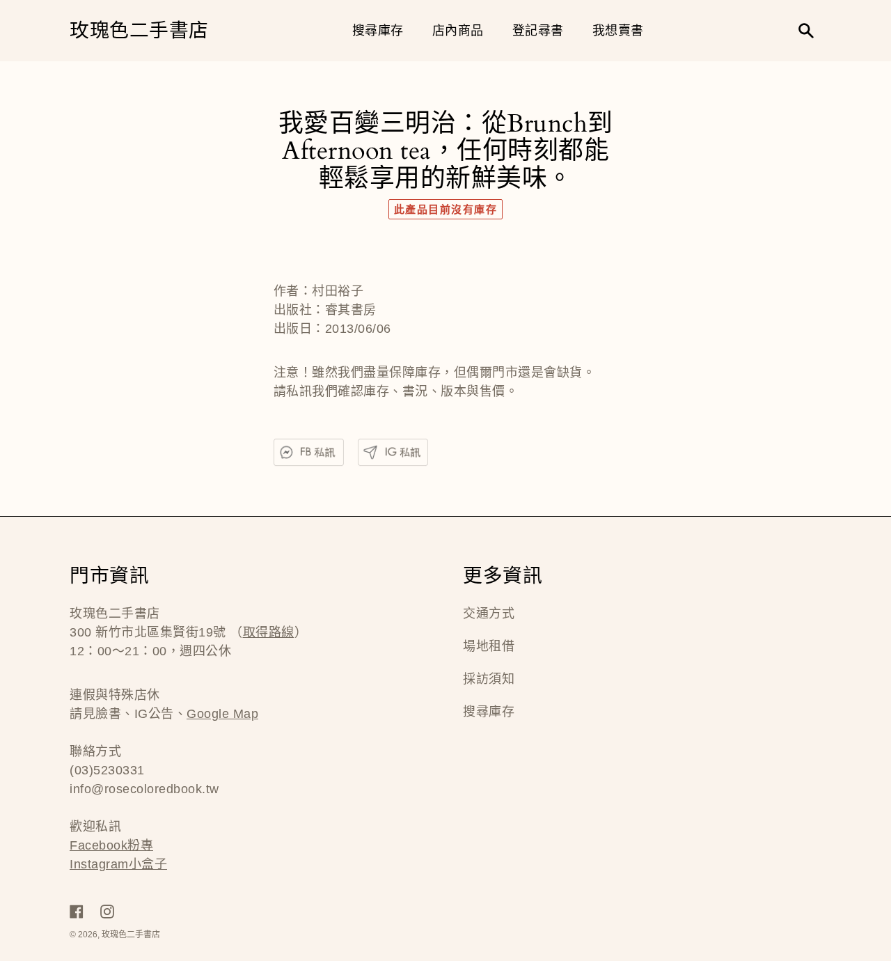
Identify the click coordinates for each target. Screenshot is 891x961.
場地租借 (488, 646)
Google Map (222, 714)
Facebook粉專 (111, 845)
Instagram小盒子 (118, 864)
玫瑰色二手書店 (139, 31)
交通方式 (488, 613)
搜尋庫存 (488, 712)
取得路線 (268, 632)
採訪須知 (488, 679)
